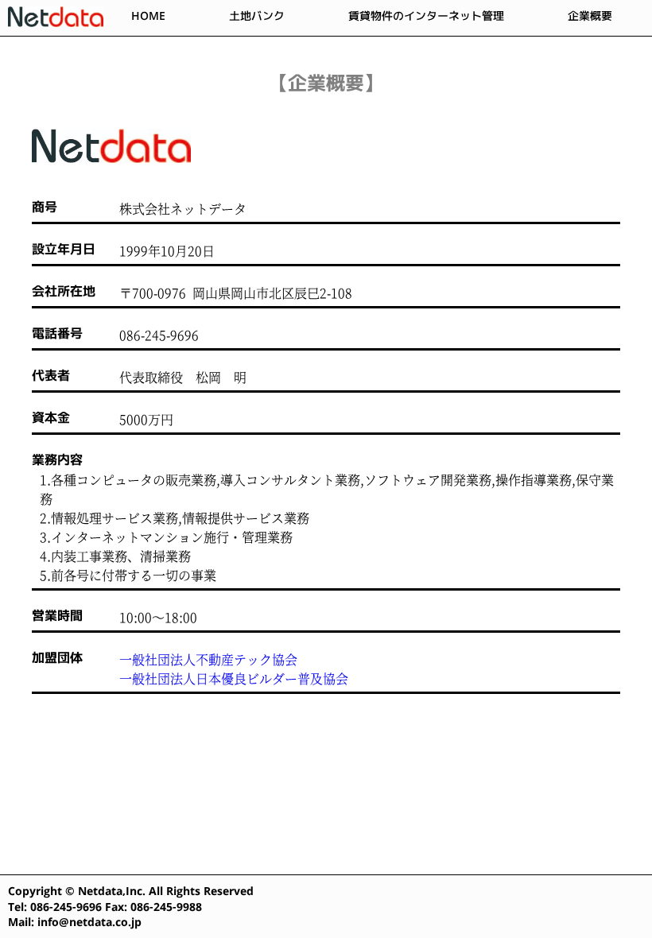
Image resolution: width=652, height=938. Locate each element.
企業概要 (590, 15)
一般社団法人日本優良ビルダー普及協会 (233, 678)
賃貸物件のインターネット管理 (426, 15)
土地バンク (257, 15)
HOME (148, 15)
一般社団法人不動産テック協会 (208, 659)
